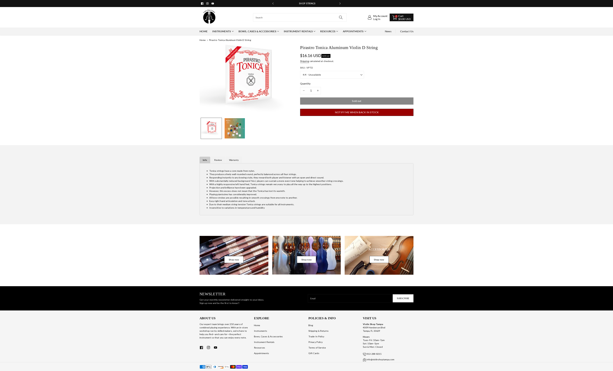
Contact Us (406, 31)
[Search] (340, 17)
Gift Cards (313, 353)
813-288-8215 (374, 353)
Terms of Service (317, 347)
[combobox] (299, 17)
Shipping (304, 61)
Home (203, 40)
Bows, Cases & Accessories (257, 31)
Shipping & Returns (318, 330)
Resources (327, 31)
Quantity (305, 83)
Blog (310, 325)
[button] (402, 17)
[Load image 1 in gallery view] (211, 128)
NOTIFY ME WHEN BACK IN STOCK (357, 112)
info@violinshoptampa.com (380, 359)
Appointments (353, 31)
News (388, 31)
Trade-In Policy (316, 336)
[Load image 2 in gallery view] (234, 128)
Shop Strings (306, 3)
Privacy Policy (315, 342)
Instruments (221, 31)
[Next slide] (340, 3)
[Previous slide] (273, 3)
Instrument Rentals (298, 31)
